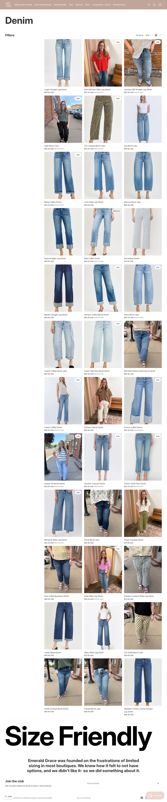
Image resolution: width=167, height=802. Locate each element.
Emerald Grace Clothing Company (23, 798)
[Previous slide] (128, 63)
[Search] (149, 5)
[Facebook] (141, 797)
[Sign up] (158, 783)
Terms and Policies (84, 798)
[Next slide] (158, 63)
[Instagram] (146, 797)
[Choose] (78, 82)
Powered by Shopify (44, 798)
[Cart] (160, 5)
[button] (149, 35)
